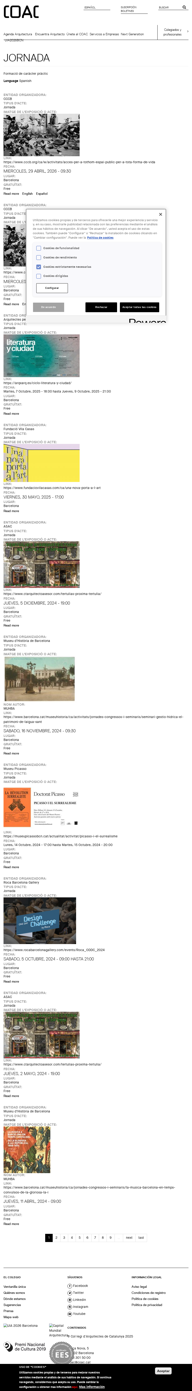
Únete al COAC (77, 34)
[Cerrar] (160, 214)
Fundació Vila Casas (19, 429)
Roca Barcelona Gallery (21, 882)
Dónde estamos (15, 1299)
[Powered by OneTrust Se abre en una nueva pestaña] (146, 320)
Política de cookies (145, 1299)
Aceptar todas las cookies (139, 307)
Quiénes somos (14, 1293)
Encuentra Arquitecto (50, 34)
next (129, 1237)
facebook (80, 1286)
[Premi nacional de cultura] (25, 1353)
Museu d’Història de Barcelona (27, 641)
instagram (80, 1307)
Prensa (8, 1311)
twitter (78, 1293)
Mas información (92, 1387)
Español (42, 193)
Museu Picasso (15, 769)
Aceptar (163, 1371)
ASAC (8, 526)
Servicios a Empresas (104, 34)
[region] (96, 266)
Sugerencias (12, 1305)
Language (11, 81)
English (27, 193)
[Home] (22, 12)
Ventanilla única (15, 1287)
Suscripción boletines (129, 9)
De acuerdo (48, 307)
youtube (78, 1314)
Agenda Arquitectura (18, 34)
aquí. (75, 1387)
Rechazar (101, 307)
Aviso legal (139, 1287)
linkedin (79, 1300)
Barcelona (11, 180)
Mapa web (11, 1317)
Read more (11, 193)
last (141, 1237)
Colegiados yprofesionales (172, 32)
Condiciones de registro (149, 1293)
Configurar (52, 288)
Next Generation (132, 34)
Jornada (9, 107)
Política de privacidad (147, 1305)
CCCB (8, 99)
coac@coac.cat (79, 1362)
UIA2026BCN (14, 40)
